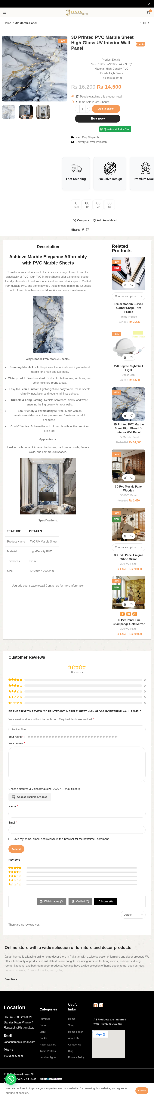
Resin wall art (48, 1044)
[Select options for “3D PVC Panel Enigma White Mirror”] (125, 536)
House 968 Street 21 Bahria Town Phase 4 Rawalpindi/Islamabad (19, 1022)
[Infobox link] (20, 1007)
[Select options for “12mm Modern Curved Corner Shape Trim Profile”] (125, 285)
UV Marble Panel (26, 22)
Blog (70, 1050)
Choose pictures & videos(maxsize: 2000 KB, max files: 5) (44, 788)
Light (42, 1031)
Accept (142, 1090)
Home (8, 22)
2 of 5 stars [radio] (31, 736)
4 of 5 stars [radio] (37, 736)
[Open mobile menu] (4, 12)
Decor (43, 1025)
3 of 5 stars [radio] (34, 736)
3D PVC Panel (128, 495)
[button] (125, 357)
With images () (53, 901)
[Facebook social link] (83, 229)
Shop (71, 1025)
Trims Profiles (129, 316)
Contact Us (74, 1044)
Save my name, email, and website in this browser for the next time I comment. (61, 838)
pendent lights (48, 1057)
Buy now (98, 118)
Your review (16, 743)
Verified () (82, 901)
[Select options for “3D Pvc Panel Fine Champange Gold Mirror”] (125, 604)
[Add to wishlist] (132, 285)
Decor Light (128, 374)
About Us (73, 1038)
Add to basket (106, 108)
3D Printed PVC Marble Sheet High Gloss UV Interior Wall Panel (128, 428)
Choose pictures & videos (32, 796)
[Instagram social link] (87, 229)
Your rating (15, 736)
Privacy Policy (76, 1057)
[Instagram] (101, 1005)
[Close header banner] (149, 4)
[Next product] (148, 23)
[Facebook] (96, 1005)
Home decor (75, 1031)
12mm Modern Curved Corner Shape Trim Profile (128, 307)
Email (12, 822)
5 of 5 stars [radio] (40, 736)
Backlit (43, 1038)
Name (13, 806)
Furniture (45, 1018)
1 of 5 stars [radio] (28, 736)
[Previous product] (141, 23)
